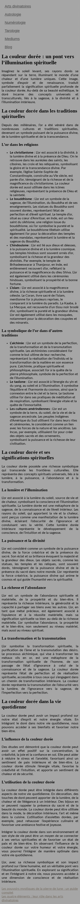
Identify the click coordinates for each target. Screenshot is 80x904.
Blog (8, 47)
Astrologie (13, 14)
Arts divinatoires (18, 6)
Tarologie (12, 31)
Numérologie (15, 23)
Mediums (12, 39)
